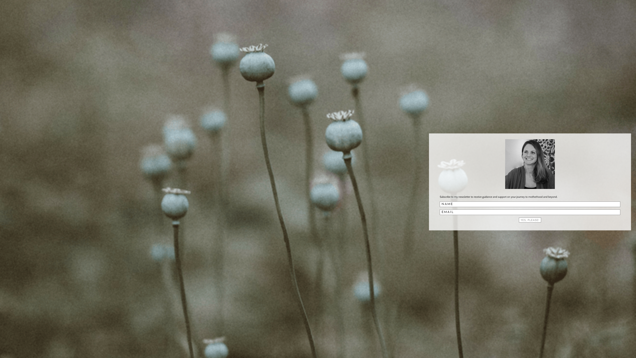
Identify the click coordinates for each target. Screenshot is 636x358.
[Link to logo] (530, 164)
